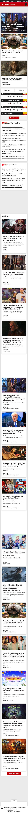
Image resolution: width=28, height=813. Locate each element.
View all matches (14, 117)
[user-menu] (26, 4)
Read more (17, 811)
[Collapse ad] (14, 801)
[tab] (7, 90)
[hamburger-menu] (2, 4)
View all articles (14, 773)
